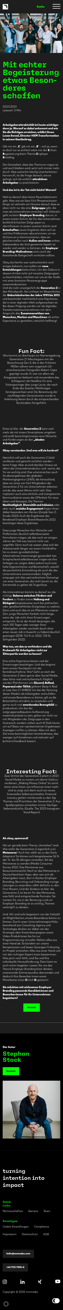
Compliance (41, 1226)
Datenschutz (30, 1234)
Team (47, 1211)
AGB (46, 1234)
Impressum (9, 1234)
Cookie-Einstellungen (16, 1226)
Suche (41, 6)
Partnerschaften (13, 1211)
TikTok (27, 686)
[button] (6, 1304)
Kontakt (31, 1007)
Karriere (33, 1211)
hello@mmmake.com (18, 1253)
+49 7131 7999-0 (15, 1267)
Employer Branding (32, 215)
